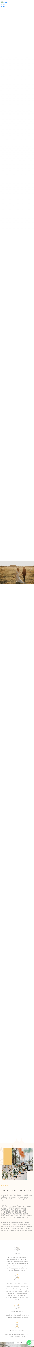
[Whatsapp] (29, 1342)
